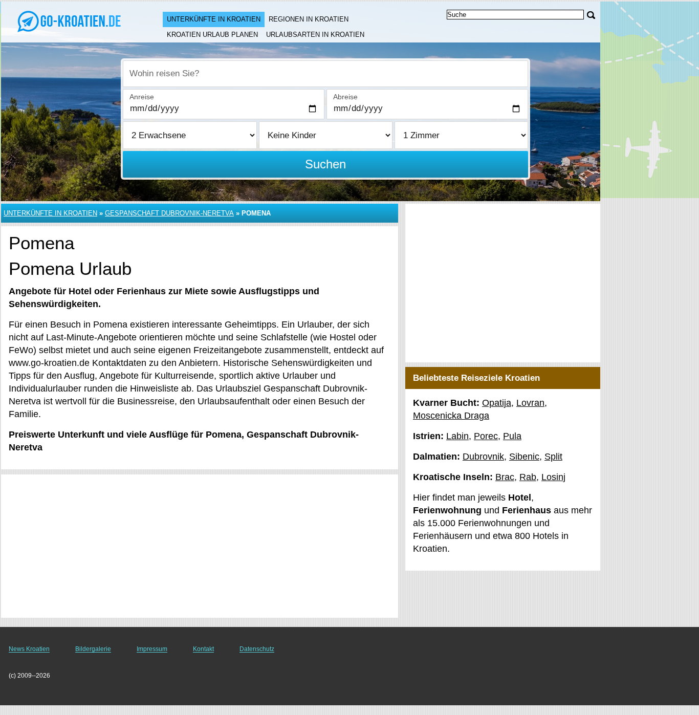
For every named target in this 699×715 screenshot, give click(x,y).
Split (553, 456)
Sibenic (524, 456)
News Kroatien (29, 649)
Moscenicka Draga (451, 415)
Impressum (152, 649)
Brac (504, 477)
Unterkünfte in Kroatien (213, 19)
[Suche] (591, 15)
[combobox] (325, 74)
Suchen (325, 164)
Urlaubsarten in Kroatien (315, 34)
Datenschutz (256, 649)
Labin (457, 436)
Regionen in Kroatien (308, 19)
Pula (512, 436)
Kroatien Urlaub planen (212, 34)
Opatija (496, 403)
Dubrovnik (483, 456)
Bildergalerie (93, 649)
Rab (527, 477)
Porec (486, 436)
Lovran (530, 403)
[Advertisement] (199, 546)
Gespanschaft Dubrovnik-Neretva (169, 213)
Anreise (141, 97)
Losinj (553, 477)
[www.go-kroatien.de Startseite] (72, 21)
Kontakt (203, 649)
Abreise (345, 97)
